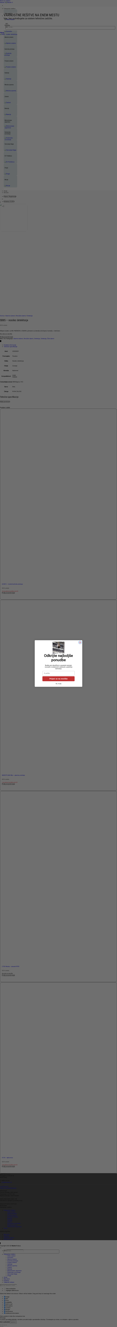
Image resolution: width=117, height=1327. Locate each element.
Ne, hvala (58, 683)
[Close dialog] (80, 642)
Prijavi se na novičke (58, 679)
